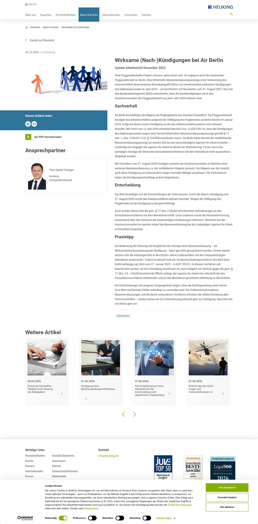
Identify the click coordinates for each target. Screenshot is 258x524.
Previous (124, 414)
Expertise (45, 14)
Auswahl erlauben (227, 497)
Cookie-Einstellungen (180, 505)
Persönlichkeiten (66, 14)
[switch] (92, 518)
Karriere (146, 14)
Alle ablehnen (227, 507)
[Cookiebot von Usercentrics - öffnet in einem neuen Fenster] (25, 518)
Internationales (111, 14)
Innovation (131, 14)
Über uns (30, 14)
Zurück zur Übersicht (42, 40)
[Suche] (231, 14)
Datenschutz (91, 508)
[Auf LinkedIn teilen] (28, 124)
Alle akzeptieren (227, 487)
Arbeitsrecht (123, 315)
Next (134, 414)
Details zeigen (164, 518)
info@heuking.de (108, 455)
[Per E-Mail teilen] (34, 124)
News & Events (89, 14)
